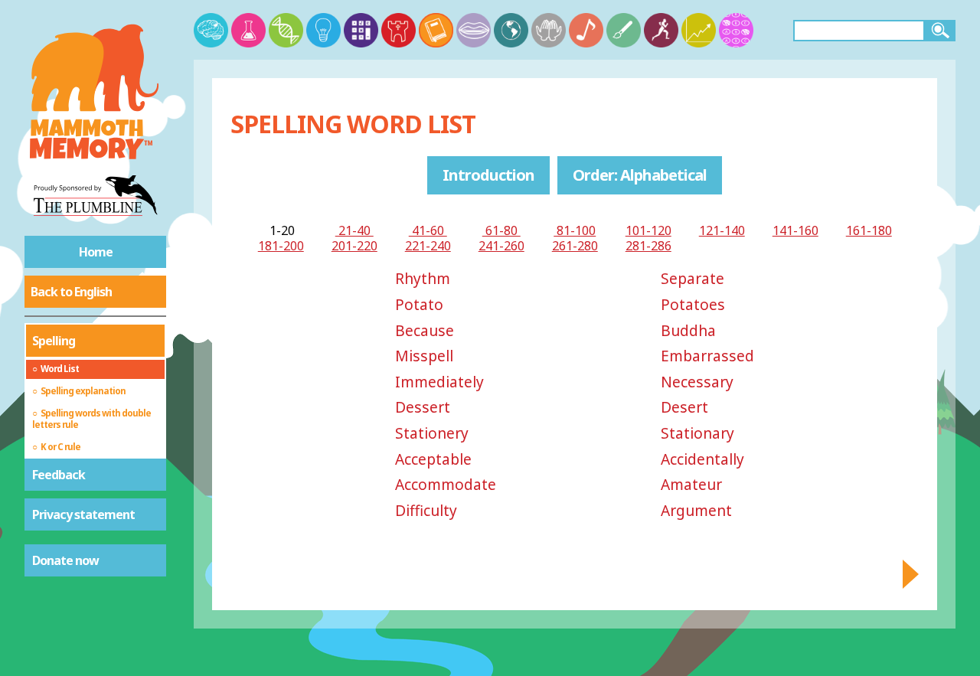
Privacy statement (83, 514)
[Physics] (323, 30)
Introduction (488, 175)
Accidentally (702, 459)
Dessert (422, 407)
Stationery (432, 433)
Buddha (688, 330)
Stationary (697, 433)
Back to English (71, 291)
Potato (419, 304)
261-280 (575, 245)
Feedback (58, 474)
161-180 (869, 230)
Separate (692, 278)
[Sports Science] (661, 30)
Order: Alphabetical (640, 175)
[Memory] (211, 30)
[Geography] (511, 30)
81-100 (575, 230)
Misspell (424, 355)
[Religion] (548, 30)
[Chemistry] (248, 30)
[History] (398, 30)
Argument (696, 510)
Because (424, 330)
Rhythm (422, 278)
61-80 (501, 230)
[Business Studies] (698, 30)
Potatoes (693, 304)
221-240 (428, 245)
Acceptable (433, 459)
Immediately (439, 381)
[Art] (623, 30)
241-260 (501, 245)
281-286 (648, 245)
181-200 (281, 245)
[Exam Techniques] (736, 30)
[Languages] (473, 30)
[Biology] (286, 30)
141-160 (795, 230)
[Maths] (361, 30)
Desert (684, 407)
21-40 (354, 230)
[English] (436, 30)
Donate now (65, 560)
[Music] (586, 30)
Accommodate (445, 484)
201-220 (354, 245)
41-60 (428, 230)
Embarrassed (707, 355)
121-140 (722, 230)
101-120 (648, 230)
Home (96, 251)
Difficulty (426, 510)
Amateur (691, 484)
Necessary (697, 381)
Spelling (53, 340)
